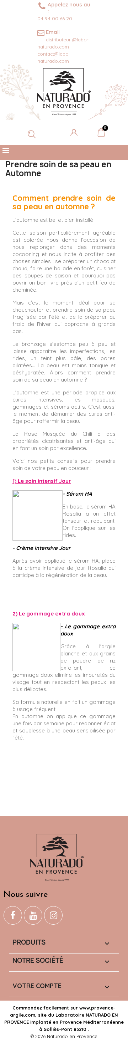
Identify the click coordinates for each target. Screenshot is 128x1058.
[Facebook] (13, 915)
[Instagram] (53, 915)
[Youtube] (33, 915)
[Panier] (101, 132)
